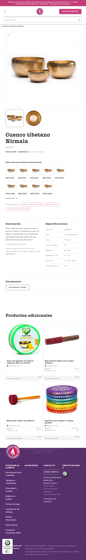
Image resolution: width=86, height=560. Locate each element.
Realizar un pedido (11, 497)
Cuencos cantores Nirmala (32, 204)
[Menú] (11, 540)
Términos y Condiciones (11, 482)
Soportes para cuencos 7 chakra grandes (59, 422)
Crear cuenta (51, 472)
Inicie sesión (11, 152)
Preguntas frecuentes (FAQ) (13, 531)
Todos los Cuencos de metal (18, 209)
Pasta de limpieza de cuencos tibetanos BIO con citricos (20, 362)
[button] (4, 11)
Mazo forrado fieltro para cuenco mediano (59, 362)
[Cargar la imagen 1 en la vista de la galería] (14, 118)
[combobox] (43, 20)
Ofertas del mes (52, 204)
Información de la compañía (13, 474)
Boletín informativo (11, 518)
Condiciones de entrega (12, 510)
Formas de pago (13, 504)
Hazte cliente (11, 525)
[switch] (7, 551)
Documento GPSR (17, 287)
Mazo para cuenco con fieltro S (20, 421)
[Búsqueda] (79, 20)
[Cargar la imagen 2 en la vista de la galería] (33, 118)
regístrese (23, 152)
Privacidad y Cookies (11, 490)
